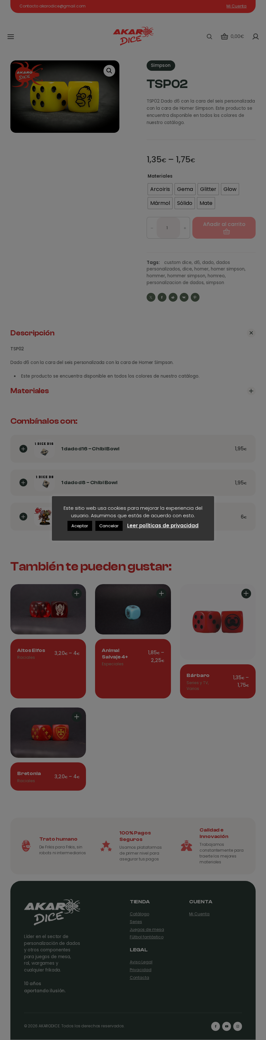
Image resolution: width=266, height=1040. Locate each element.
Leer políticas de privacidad (163, 525)
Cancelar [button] (109, 526)
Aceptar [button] (79, 526)
